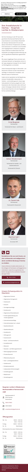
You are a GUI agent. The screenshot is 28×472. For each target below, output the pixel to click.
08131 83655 (8, 406)
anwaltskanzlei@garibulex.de (12, 409)
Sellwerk (4, 470)
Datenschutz (11, 466)
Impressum (4, 466)
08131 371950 (8, 402)
